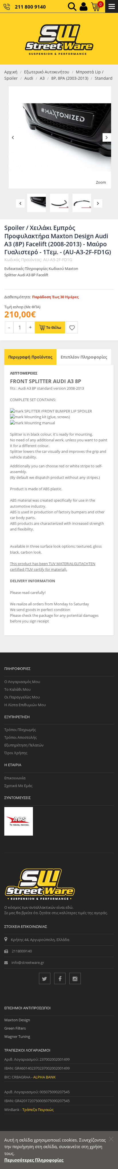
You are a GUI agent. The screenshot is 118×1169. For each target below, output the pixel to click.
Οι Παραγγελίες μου (22, 697)
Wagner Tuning (17, 1036)
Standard (104, 78)
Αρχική (10, 72)
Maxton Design (17, 1019)
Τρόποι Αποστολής (20, 737)
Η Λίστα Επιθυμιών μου (25, 704)
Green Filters (15, 1028)
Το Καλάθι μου (17, 689)
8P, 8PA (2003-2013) (69, 78)
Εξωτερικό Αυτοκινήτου (46, 72)
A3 (42, 78)
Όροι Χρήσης (15, 752)
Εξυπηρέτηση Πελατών (24, 745)
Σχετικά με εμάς (18, 785)
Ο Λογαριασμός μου (22, 681)
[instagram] (75, 978)
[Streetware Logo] (59, 39)
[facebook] (60, 978)
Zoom (101, 182)
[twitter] (44, 978)
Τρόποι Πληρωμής (20, 729)
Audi (28, 78)
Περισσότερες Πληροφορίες (33, 1160)
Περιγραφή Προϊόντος (30, 357)
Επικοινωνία (14, 777)
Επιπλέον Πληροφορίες (84, 357)
